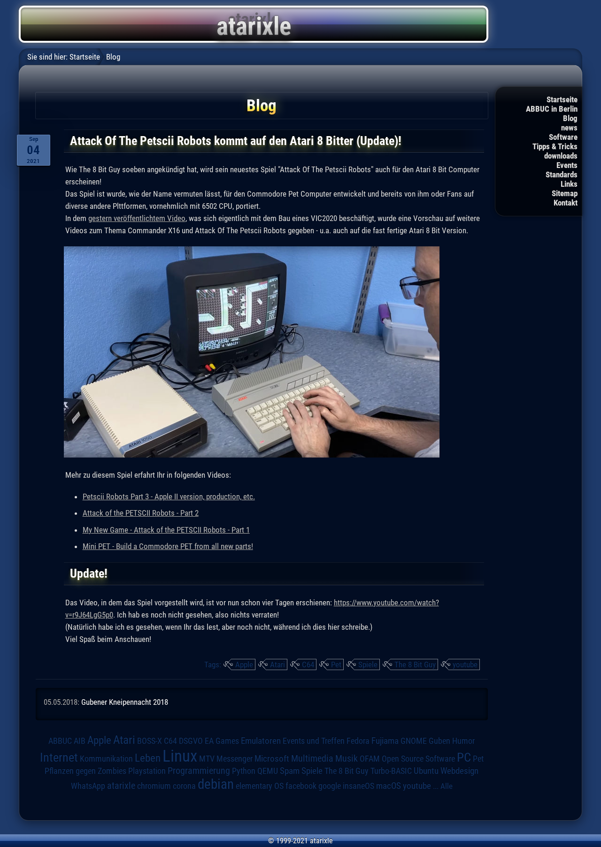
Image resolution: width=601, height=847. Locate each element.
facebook (300, 786)
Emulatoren (261, 741)
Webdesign (459, 771)
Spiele (368, 664)
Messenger (234, 758)
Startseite (562, 99)
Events (567, 165)
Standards (562, 174)
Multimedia (312, 758)
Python (243, 771)
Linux (179, 756)
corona (184, 786)
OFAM (370, 758)
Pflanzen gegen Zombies (85, 771)
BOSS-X (149, 741)
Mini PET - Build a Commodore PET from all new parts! (168, 546)
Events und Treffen (314, 741)
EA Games (222, 741)
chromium (154, 786)
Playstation (147, 771)
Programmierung (199, 770)
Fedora (358, 741)
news (569, 127)
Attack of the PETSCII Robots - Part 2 (141, 513)
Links (569, 184)
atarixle (121, 785)
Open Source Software (418, 758)
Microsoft (271, 758)
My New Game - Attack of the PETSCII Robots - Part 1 (166, 529)
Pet (336, 664)
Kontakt (566, 202)
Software (563, 137)
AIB (79, 741)
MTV (207, 758)
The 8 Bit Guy (415, 664)
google (329, 786)
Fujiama (385, 741)
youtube (465, 664)
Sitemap (565, 193)
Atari (277, 664)
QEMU (267, 771)
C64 (308, 664)
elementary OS (260, 786)
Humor (463, 741)
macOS (388, 785)
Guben (439, 741)
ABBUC (60, 741)
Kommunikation (106, 758)
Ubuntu (426, 771)
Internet (59, 757)
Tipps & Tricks (555, 146)
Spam (290, 771)
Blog (570, 118)
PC (464, 757)
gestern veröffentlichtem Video (136, 218)
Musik (346, 758)
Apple (244, 664)
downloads (561, 155)
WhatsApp (88, 786)
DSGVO (191, 741)
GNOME (414, 741)
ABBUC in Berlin (552, 109)
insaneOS (358, 786)
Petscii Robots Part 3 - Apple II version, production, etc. (169, 496)
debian (216, 784)
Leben (148, 758)
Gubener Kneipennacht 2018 (124, 702)
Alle (446, 786)
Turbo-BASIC (391, 771)
